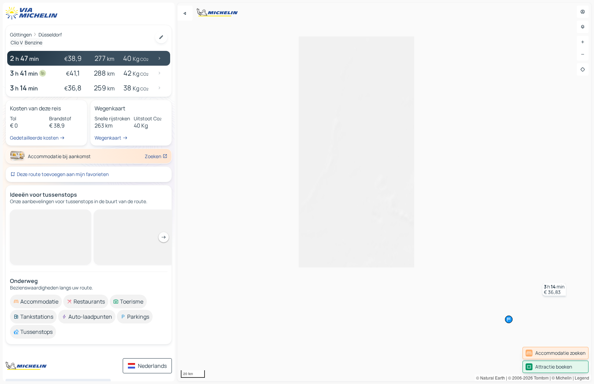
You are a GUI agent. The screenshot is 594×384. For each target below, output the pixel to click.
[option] (36, 301)
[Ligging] (582, 69)
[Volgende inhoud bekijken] (163, 237)
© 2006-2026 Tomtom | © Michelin (540, 378)
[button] (554, 289)
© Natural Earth (490, 378)
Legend (582, 378)
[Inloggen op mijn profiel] (582, 12)
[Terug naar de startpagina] (33, 13)
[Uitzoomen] (582, 54)
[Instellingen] (582, 27)
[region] (384, 192)
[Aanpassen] (161, 37)
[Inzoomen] (582, 42)
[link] (555, 353)
